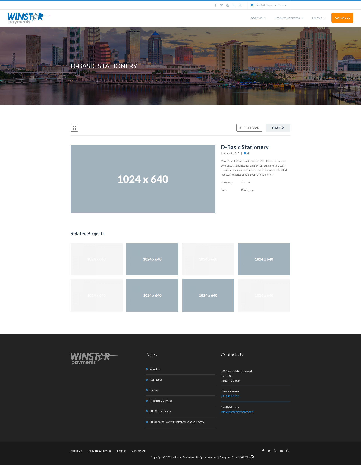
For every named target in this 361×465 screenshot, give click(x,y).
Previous (251, 127)
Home (240, 66)
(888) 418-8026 (230, 396)
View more (97, 259)
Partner (317, 18)
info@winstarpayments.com (271, 5)
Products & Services (287, 18)
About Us (256, 18)
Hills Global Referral (161, 411)
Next (276, 127)
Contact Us (342, 17)
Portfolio (256, 66)
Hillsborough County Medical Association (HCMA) (177, 421)
